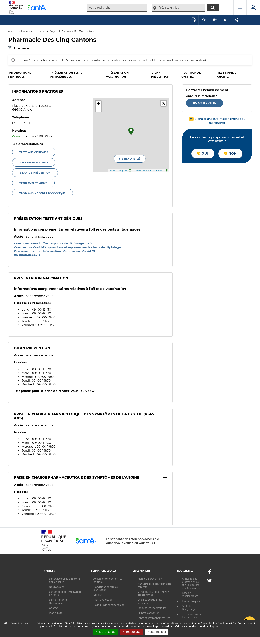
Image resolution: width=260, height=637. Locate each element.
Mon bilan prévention (150, 578)
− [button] (98, 109)
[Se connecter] (253, 8)
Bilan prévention (160, 74)
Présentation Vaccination (41, 278)
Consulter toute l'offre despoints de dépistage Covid (53, 243)
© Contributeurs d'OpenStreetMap (148, 170)
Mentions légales (102, 599)
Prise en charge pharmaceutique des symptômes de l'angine (76, 477)
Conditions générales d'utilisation (105, 588)
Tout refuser (133, 631)
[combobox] (117, 8)
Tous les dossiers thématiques (191, 616)
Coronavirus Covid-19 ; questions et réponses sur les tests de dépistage (67, 247)
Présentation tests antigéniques (66, 74)
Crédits (97, 594)
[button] (163, 103)
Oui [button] (204, 153)
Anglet (53, 31)
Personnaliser (156, 631)
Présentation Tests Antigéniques (48, 218)
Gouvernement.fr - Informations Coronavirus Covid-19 (54, 251)
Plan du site (55, 612)
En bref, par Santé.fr (149, 612)
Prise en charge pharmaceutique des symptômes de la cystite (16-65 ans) (84, 416)
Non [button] (232, 153)
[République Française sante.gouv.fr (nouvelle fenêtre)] (53, 550)
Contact (53, 608)
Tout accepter (107, 631)
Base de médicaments (190, 594)
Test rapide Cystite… (191, 74)
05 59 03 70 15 (204, 103)
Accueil (12, 31)
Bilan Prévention (32, 348)
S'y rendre (127, 158)
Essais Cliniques (191, 601)
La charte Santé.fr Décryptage (59, 601)
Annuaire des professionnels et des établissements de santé (191, 583)
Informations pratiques (19, 74)
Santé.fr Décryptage (188, 608)
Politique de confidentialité (108, 604)
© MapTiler (122, 170)
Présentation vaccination (117, 74)
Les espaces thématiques (152, 608)
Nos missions (56, 586)
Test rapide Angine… (226, 74)
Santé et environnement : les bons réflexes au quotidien (154, 619)
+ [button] (98, 103)
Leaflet (112, 170)
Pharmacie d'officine (33, 31)
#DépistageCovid (27, 255)
